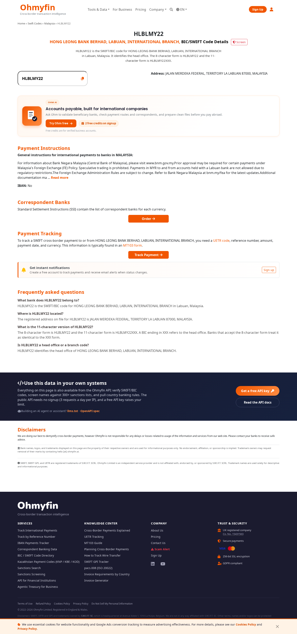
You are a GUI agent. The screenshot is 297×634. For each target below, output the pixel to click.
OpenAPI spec (90, 411)
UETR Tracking (94, 537)
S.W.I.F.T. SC (87, 615)
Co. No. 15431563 (233, 534)
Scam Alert (162, 549)
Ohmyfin (37, 7)
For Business (122, 9)
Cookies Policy (246, 624)
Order (147, 219)
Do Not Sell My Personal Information (112, 603)
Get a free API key (255, 391)
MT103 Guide (93, 543)
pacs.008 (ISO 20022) (98, 568)
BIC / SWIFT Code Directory (36, 555)
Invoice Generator (96, 580)
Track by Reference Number (36, 537)
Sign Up (257, 9)
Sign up (269, 270)
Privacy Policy (27, 629)
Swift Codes (35, 23)
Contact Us (158, 543)
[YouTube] (162, 564)
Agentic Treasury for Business (38, 587)
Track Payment (147, 255)
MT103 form (132, 245)
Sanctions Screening (31, 574)
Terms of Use (25, 603)
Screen (241, 42)
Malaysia (49, 23)
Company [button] (156, 9)
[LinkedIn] (153, 564)
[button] (272, 9)
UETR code (221, 240)
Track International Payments (37, 530)
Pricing (140, 9)
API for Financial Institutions (37, 580)
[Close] (277, 627)
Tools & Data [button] (97, 9)
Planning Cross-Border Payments (106, 549)
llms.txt (72, 411)
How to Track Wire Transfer (102, 555)
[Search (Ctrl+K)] (171, 9)
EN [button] (181, 9)
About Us (157, 530)
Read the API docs (258, 402)
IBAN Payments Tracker (33, 543)
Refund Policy (43, 603)
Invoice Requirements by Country (107, 574)
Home (21, 23)
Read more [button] (59, 177)
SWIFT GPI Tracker (96, 562)
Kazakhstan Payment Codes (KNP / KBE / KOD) (48, 562)
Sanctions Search (29, 568)
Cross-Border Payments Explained (107, 530)
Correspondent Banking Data (37, 549)
